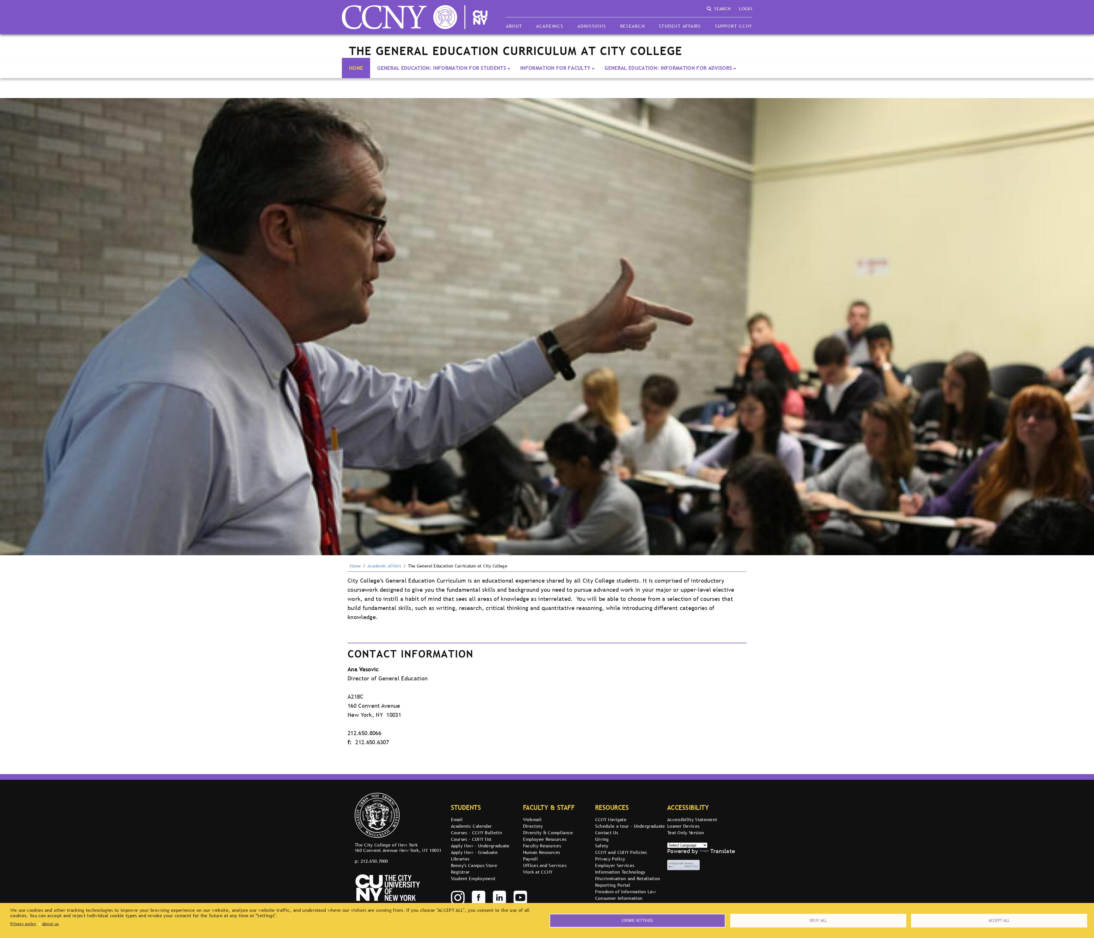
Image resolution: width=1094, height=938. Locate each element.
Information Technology (620, 872)
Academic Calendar (471, 826)
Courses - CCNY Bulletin (476, 832)
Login (745, 8)
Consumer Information (618, 898)
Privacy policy (23, 923)
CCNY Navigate (610, 819)
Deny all (818, 920)
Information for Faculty (555, 68)
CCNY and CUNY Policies (621, 852)
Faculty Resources (542, 846)
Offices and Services (544, 865)
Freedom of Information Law (625, 891)
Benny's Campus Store (474, 865)
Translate (722, 851)
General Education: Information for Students (441, 68)
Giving (602, 839)
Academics (550, 26)
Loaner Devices (683, 826)
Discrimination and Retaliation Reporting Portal (627, 881)
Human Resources (541, 852)
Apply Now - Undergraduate (480, 846)
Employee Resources (545, 839)
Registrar (460, 872)
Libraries (460, 859)
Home (356, 68)
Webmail (532, 819)
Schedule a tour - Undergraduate (630, 826)
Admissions (591, 26)
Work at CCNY (538, 872)
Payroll (530, 859)
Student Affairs (680, 26)
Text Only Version (685, 832)
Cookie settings (637, 920)
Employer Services (614, 865)
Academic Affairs (384, 566)
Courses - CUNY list (471, 839)
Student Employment (473, 878)
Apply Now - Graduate (474, 852)
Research (632, 26)
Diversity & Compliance (548, 832)
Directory (533, 826)
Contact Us (606, 832)
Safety (602, 846)
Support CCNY (733, 26)
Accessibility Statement (692, 819)
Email (457, 819)
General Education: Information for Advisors (668, 68)
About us (50, 923)
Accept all (999, 920)
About (514, 26)
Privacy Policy (610, 859)
